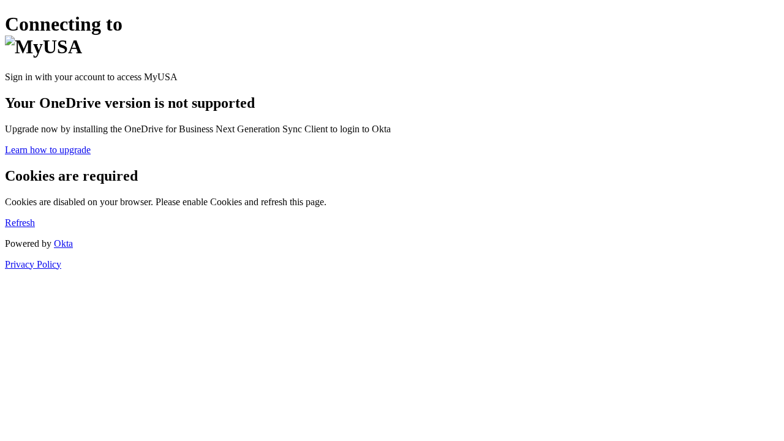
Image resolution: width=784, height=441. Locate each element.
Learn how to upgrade (48, 150)
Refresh (20, 222)
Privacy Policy (33, 264)
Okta (63, 243)
